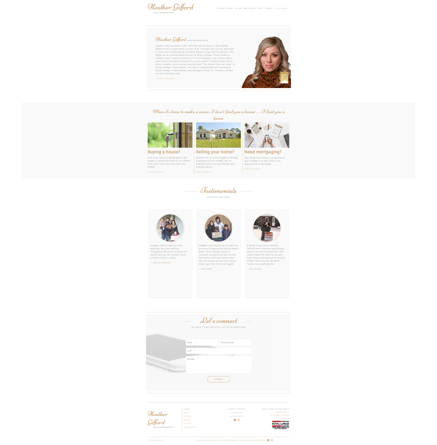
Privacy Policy (156, 440)
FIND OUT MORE (155, 172)
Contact (269, 8)
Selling (238, 8)
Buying (229, 8)
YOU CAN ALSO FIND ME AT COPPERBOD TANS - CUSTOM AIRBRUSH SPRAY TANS (231, 440)
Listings (221, 8)
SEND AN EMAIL (236, 416)
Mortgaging (249, 8)
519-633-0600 (281, 8)
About (260, 8)
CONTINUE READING (164, 78)
